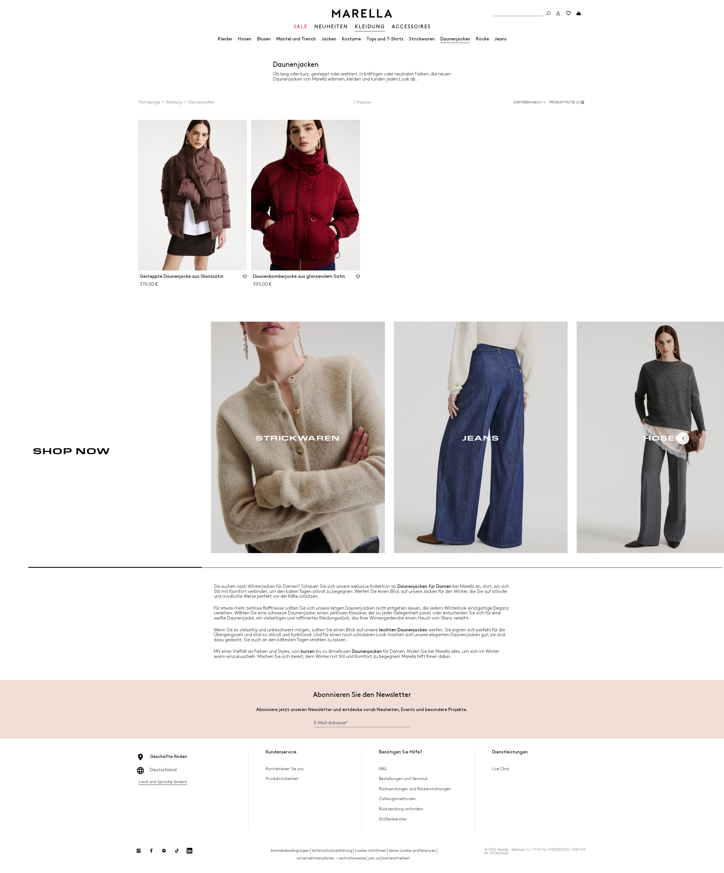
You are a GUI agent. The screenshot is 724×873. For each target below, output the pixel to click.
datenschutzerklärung (332, 850)
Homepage (149, 102)
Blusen (264, 39)
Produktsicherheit (282, 779)
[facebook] (151, 850)
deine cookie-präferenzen (412, 850)
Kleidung (174, 102)
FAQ (382, 769)
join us (374, 858)
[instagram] (138, 850)
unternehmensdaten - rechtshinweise (331, 858)
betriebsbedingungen (290, 850)
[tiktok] (177, 850)
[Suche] (548, 13)
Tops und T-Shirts (385, 39)
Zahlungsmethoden (397, 799)
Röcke (482, 39)
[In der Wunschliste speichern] (245, 278)
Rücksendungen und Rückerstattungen (415, 789)
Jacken (329, 39)
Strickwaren (422, 39)
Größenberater (393, 819)
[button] (568, 102)
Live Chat (500, 769)
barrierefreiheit (396, 858)
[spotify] (164, 850)
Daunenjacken (455, 39)
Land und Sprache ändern (163, 782)
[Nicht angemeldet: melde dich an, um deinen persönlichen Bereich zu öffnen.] (558, 13)
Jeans (501, 39)
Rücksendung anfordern (401, 809)
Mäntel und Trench (296, 39)
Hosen (244, 39)
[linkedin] (189, 850)
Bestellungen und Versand (403, 779)
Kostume (351, 39)
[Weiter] (683, 438)
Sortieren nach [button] (528, 102)
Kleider (225, 39)
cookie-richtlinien (370, 850)
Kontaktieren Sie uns (285, 769)
